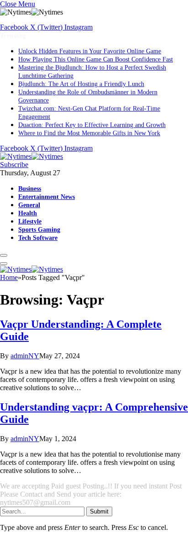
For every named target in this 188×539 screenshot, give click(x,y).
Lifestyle (30, 221)
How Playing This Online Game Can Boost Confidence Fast (95, 59)
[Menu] (3, 255)
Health (27, 213)
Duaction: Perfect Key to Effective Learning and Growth (92, 125)
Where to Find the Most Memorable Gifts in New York (89, 133)
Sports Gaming (39, 229)
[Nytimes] (31, 156)
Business (29, 188)
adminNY (24, 356)
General (29, 204)
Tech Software (37, 237)
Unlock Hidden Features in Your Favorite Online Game (89, 51)
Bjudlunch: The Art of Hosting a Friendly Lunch (81, 84)
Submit (99, 511)
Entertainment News (46, 196)
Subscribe (14, 164)
